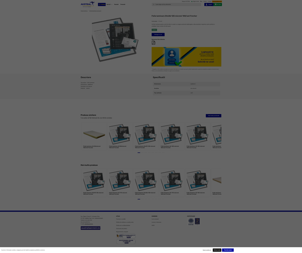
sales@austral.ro (88, 224)
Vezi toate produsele (213, 116)
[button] (205, 1)
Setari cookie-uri (207, 250)
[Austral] (88, 4)
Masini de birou (84, 11)
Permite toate (228, 250)
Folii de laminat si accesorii (95, 11)
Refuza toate (217, 250)
